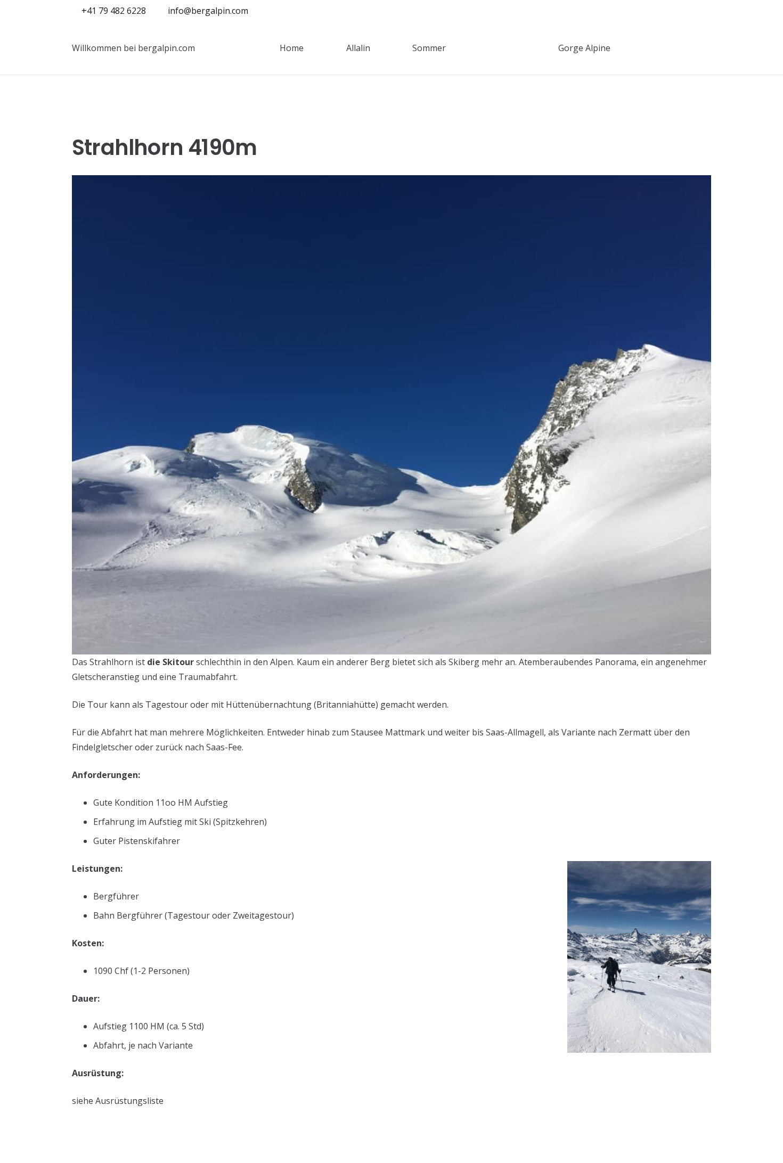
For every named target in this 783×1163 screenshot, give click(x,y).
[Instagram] (702, 10)
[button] (311, 48)
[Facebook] (685, 10)
